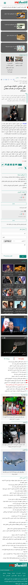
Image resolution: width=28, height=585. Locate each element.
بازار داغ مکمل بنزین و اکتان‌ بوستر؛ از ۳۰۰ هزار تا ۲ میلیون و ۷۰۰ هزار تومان (13, 418)
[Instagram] (13, 165)
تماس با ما (18, 573)
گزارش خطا (16, 165)
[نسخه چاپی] (1, 79)
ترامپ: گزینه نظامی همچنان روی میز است (17, 362)
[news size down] (8, 79)
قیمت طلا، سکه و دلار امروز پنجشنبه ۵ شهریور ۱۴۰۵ (15, 380)
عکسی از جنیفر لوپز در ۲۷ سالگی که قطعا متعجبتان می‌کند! (20, 299)
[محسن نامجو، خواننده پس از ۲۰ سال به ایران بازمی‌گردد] (8, 268)
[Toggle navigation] (3, 3)
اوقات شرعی (14, 575)
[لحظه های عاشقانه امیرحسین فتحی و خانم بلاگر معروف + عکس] (8, 304)
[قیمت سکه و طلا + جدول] (21, 37)
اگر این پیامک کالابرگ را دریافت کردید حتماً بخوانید (15, 391)
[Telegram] (11, 165)
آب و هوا (20, 575)
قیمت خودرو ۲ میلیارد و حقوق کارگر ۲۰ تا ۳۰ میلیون (15, 383)
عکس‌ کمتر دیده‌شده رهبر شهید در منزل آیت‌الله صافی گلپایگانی (14, 353)
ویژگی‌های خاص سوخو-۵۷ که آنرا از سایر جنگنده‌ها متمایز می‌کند (13, 473)
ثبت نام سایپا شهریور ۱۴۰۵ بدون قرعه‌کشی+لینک (16, 385)
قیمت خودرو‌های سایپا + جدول (10, 14)
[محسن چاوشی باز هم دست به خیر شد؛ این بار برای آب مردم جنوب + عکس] (20, 304)
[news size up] (13, 79)
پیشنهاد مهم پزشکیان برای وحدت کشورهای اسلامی (15, 378)
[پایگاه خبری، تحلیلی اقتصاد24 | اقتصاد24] (18, 2)
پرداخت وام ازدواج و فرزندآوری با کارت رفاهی (16, 529)
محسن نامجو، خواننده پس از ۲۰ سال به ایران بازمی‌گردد (8, 275)
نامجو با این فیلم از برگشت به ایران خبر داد (17, 368)
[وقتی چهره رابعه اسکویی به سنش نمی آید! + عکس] (8, 280)
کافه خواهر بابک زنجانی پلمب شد (19, 364)
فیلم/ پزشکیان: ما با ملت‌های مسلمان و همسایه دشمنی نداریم (14, 332)
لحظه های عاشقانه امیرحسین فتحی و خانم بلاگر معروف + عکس (8, 311)
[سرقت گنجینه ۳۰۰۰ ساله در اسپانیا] (20, 268)
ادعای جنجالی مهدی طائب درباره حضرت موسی (16, 389)
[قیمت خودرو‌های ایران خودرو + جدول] (21, 26)
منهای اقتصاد (23, 78)
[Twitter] (6, 165)
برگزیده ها (21, 359)
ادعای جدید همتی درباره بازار (20, 374)
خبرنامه (13, 573)
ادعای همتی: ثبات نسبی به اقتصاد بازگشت (17, 522)
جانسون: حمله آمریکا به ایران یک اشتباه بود (17, 370)
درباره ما (24, 573)
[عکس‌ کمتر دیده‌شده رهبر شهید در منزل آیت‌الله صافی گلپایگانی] (14, 347)
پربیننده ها (6, 359)
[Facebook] (8, 165)
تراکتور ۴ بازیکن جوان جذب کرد (19, 510)
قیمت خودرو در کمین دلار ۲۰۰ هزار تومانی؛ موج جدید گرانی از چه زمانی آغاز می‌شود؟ (13, 446)
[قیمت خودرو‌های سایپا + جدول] (21, 15)
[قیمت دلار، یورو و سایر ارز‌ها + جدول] (21, 48)
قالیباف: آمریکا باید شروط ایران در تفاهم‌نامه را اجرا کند (15, 508)
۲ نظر (21, 82)
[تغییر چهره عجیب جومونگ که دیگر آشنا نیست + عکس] (8, 292)
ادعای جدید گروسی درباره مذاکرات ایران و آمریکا (16, 387)
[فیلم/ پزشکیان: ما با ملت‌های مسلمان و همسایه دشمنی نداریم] (14, 326)
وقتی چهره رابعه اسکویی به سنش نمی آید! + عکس (8, 287)
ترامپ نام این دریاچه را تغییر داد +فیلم (18, 366)
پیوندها (8, 573)
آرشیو (24, 575)
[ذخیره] (6, 79)
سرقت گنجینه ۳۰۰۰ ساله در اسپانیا (19, 376)
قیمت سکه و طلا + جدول (11, 35)
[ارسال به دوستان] (4, 79)
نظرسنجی (8, 575)
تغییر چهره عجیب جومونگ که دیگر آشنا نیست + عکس (8, 299)
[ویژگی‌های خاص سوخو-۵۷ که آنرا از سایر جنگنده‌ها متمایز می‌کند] (14, 461)
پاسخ (14, 204)
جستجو (4, 573)
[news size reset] (11, 79)
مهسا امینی (20, 168)
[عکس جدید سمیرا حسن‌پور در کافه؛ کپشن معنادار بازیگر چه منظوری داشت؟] (20, 280)
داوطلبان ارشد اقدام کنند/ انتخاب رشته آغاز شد (16, 543)
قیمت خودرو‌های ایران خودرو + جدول (10, 25)
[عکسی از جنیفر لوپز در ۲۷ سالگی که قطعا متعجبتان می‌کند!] (20, 292)
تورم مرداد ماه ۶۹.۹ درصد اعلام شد (18, 372)
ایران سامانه (17, 584)
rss (4, 575)
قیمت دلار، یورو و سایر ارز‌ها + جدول (10, 47)
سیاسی (17, 78)
